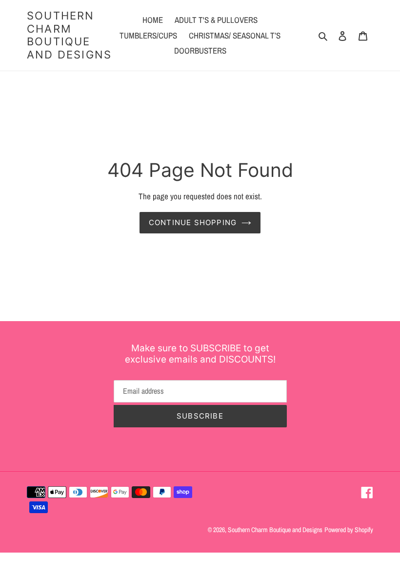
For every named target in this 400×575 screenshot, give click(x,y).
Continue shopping (193, 222)
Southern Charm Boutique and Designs (69, 34)
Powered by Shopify (348, 529)
